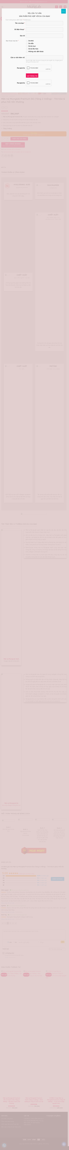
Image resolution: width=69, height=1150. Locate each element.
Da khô (31, 41)
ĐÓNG (63, 11)
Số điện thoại (19, 29)
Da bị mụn (32, 46)
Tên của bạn (20, 23)
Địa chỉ (22, 36)
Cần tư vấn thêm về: (18, 57)
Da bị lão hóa (33, 49)
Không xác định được (36, 51)
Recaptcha (21, 68)
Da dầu (31, 43)
